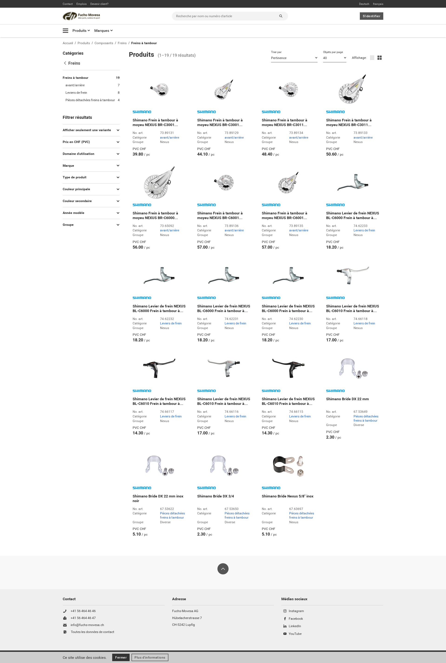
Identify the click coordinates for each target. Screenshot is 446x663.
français (378, 4)
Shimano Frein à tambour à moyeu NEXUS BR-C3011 (284, 122)
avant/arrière (169, 138)
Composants (104, 43)
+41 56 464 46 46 (83, 611)
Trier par (276, 52)
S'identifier (371, 16)
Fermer (121, 657)
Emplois (81, 4)
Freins (122, 43)
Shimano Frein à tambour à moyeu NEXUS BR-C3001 (155, 122)
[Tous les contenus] (65, 30)
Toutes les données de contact (92, 632)
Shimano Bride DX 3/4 (215, 496)
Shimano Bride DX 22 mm (347, 399)
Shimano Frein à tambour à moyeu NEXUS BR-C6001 (220, 215)
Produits (79, 30)
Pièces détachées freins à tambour (366, 418)
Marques (101, 30)
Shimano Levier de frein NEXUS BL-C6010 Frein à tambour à (352, 308)
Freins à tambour (144, 43)
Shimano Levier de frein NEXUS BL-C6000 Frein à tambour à (352, 215)
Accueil (68, 43)
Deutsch (364, 4)
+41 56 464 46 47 (83, 618)
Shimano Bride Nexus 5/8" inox (287, 496)
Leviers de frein (364, 230)
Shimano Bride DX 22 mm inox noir (158, 498)
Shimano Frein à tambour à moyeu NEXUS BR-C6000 (155, 215)
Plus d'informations (149, 657)
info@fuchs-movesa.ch (87, 625)
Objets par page (333, 52)
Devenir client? (99, 4)
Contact (68, 4)
